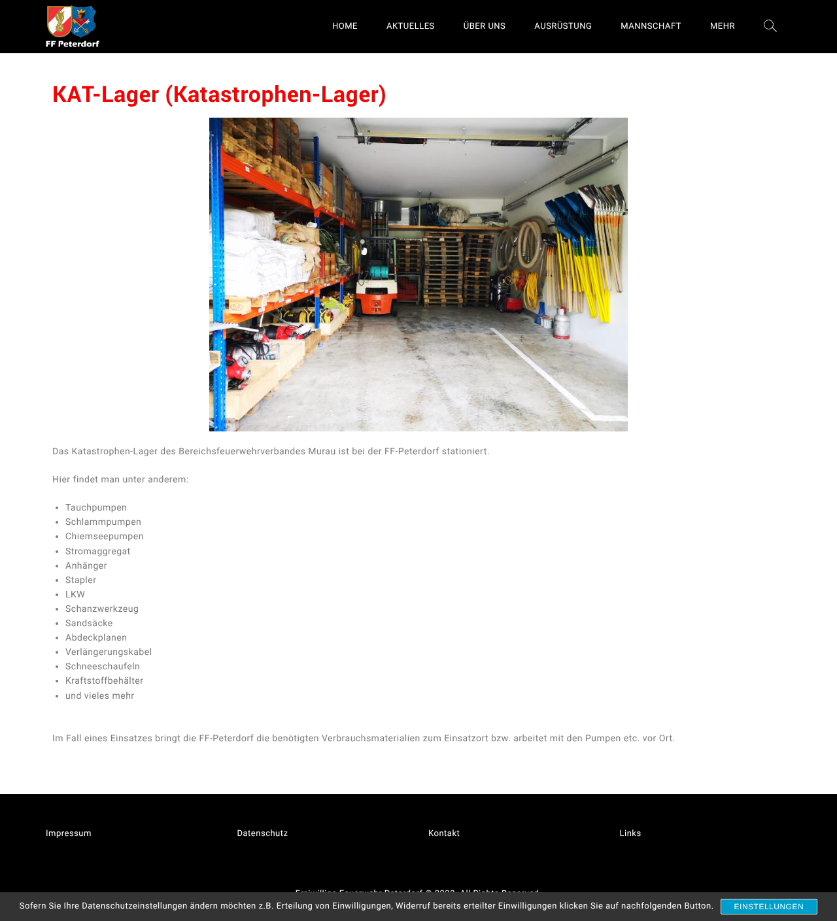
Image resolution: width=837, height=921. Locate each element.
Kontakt (444, 834)
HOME (345, 26)
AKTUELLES (410, 26)
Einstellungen (769, 906)
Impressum (69, 834)
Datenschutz (262, 834)
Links (630, 834)
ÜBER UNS (485, 26)
